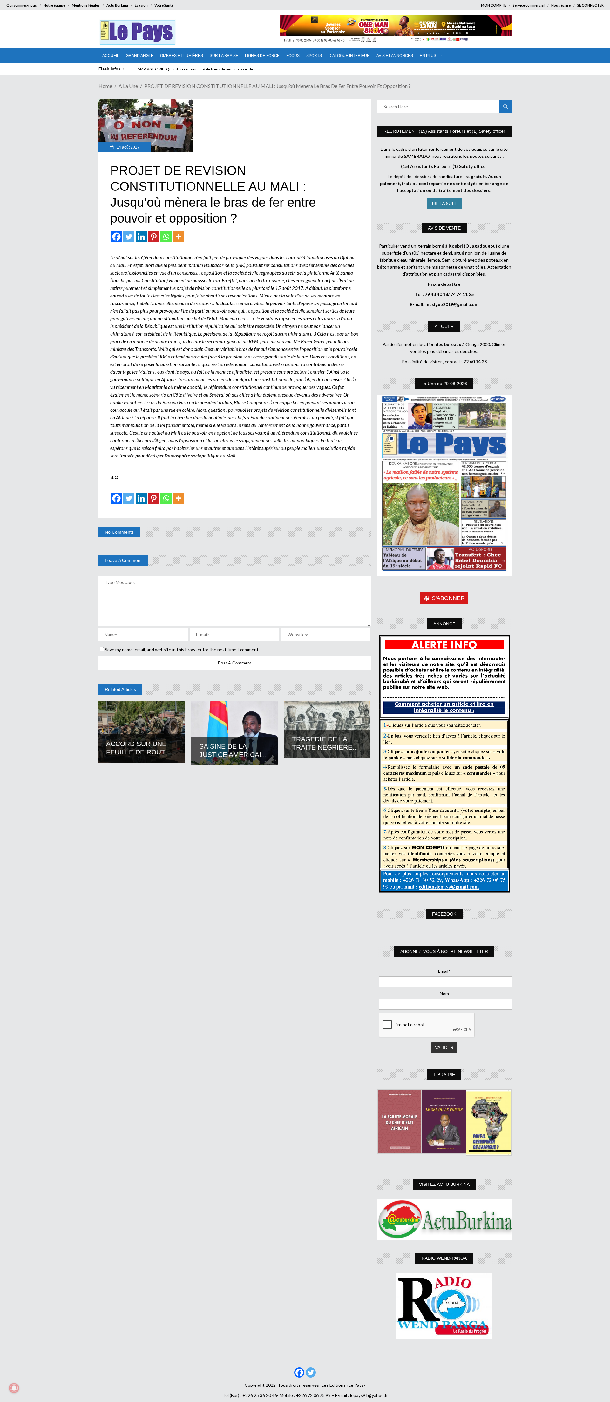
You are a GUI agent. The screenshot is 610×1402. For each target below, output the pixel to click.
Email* (444, 971)
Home (105, 86)
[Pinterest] (153, 236)
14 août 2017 (127, 147)
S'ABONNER (448, 598)
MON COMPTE (493, 5)
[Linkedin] (141, 236)
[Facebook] (116, 236)
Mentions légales (86, 5)
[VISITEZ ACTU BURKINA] (444, 1219)
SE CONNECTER (590, 5)
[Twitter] (128, 236)
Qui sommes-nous (21, 5)
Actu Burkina (117, 5)
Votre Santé (163, 5)
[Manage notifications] (14, 1388)
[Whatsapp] (166, 236)
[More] (178, 236)
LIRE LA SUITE (444, 203)
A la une (128, 86)
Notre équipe (54, 5)
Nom (444, 993)
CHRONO (147, 69)
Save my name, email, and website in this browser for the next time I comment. (182, 649)
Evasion (141, 5)
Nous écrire (561, 5)
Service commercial (529, 5)
